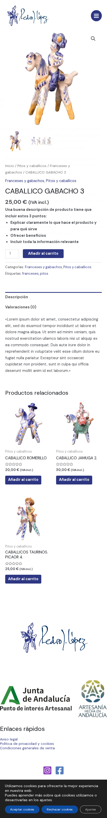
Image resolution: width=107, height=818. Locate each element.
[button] (93, 38)
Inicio (9, 166)
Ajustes (90, 809)
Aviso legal (9, 739)
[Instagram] (47, 770)
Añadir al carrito (43, 253)
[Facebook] (59, 770)
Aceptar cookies (22, 809)
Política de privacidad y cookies (27, 743)
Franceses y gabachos (24, 180)
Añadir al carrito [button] (23, 479)
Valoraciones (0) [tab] (20, 307)
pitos (44, 273)
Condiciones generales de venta (27, 748)
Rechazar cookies (60, 809)
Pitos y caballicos (31, 166)
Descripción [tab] (16, 297)
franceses (30, 273)
